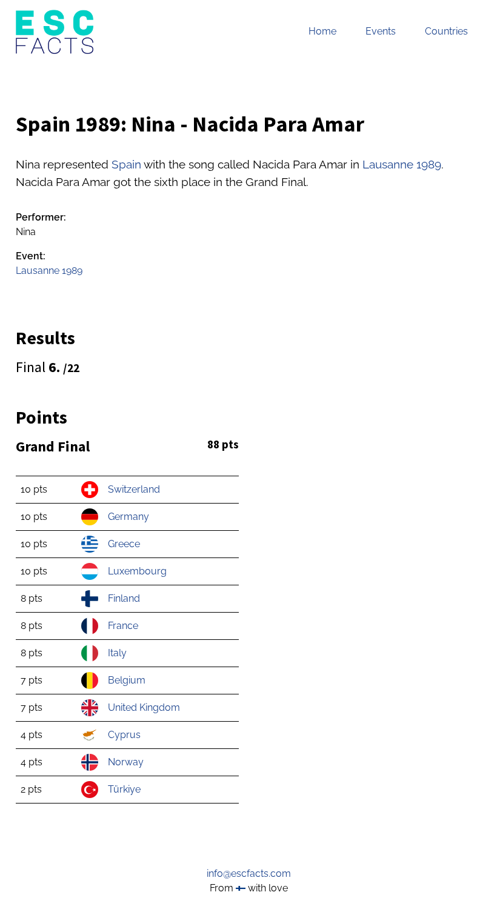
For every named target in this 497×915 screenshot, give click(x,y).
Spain (126, 164)
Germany (128, 516)
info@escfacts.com (249, 873)
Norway (126, 762)
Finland (124, 598)
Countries (446, 31)
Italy (117, 653)
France (123, 625)
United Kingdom (144, 707)
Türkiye (124, 789)
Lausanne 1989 (401, 164)
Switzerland (134, 489)
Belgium (126, 680)
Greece (124, 544)
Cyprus (124, 734)
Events (380, 31)
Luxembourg (137, 571)
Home (322, 31)
